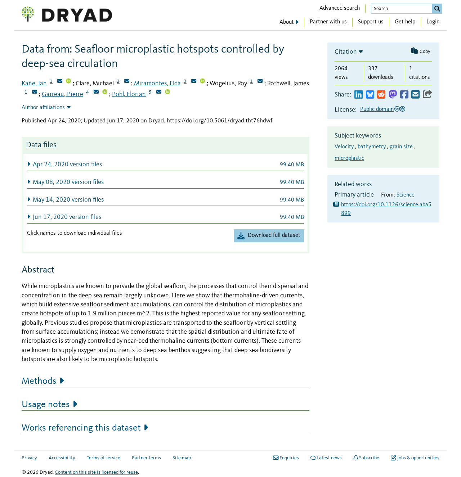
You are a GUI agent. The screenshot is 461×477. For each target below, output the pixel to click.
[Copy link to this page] (427, 95)
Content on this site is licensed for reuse (96, 472)
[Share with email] (415, 95)
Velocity (344, 147)
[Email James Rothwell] (34, 92)
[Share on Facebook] (404, 95)
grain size (401, 147)
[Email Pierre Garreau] (96, 92)
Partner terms (146, 457)
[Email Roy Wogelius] (260, 81)
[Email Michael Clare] (126, 81)
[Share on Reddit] (381, 95)
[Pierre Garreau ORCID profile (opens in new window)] (104, 92)
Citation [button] (346, 52)
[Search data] (437, 9)
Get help (405, 22)
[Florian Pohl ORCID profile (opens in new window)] (167, 92)
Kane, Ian (34, 83)
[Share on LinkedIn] (358, 95)
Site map (182, 457)
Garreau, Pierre (62, 94)
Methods (39, 381)
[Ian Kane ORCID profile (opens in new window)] (68, 81)
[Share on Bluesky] (370, 95)
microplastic (349, 158)
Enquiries (289, 457)
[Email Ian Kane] (59, 81)
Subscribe (369, 457)
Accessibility (62, 457)
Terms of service (103, 457)
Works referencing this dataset (81, 428)
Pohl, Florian (129, 94)
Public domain (377, 109)
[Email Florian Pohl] (159, 92)
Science (406, 195)
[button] (165, 164)
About (286, 22)
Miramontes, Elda (157, 83)
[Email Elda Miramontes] (193, 81)
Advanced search (339, 8)
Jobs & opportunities (418, 457)
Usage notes (46, 404)
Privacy (29, 457)
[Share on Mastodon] (393, 95)
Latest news (329, 457)
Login (432, 22)
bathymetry (372, 147)
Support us (371, 22)
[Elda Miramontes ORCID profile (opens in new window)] (202, 81)
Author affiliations (43, 108)
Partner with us (328, 22)
